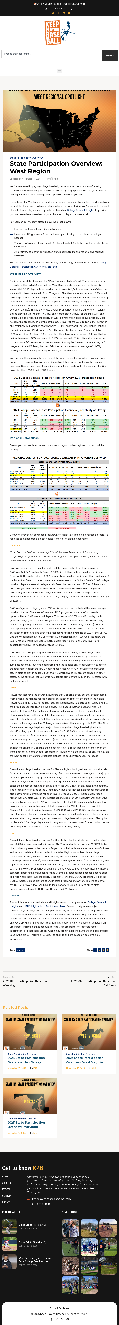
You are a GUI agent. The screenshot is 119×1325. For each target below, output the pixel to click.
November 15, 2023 (17, 1068)
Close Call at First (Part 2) (32, 1224)
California (15, 545)
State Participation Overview (26, 157)
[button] (59, 71)
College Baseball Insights (80, 210)
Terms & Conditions (59, 1308)
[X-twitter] (53, 13)
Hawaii (13, 687)
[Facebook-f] (58, 13)
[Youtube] (69, 13)
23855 (20, 950)
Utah (12, 833)
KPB (55, 179)
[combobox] (51, 54)
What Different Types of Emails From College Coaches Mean (35, 1260)
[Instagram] (63, 13)
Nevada (14, 762)
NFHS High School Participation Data (44, 906)
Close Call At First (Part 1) (32, 1242)
